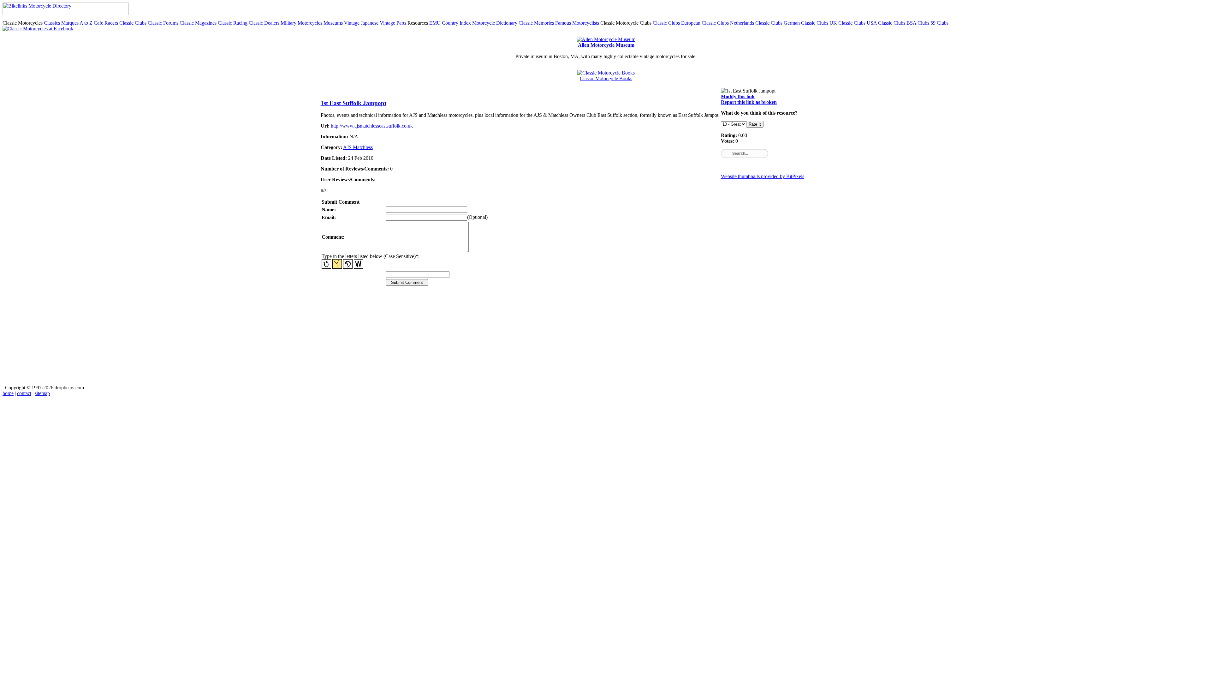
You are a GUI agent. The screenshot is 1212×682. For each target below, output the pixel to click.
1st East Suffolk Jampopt (353, 103)
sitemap (42, 393)
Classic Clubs (132, 23)
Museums (333, 23)
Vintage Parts (393, 23)
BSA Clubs (917, 23)
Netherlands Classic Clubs (756, 23)
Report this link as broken (749, 102)
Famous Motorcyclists (577, 23)
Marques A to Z (76, 23)
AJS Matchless (358, 147)
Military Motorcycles (301, 23)
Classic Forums (163, 23)
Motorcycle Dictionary (494, 23)
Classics (52, 23)
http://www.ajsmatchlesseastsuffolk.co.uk (372, 126)
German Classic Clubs (806, 23)
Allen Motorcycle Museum (606, 45)
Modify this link (738, 96)
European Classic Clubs (705, 23)
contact (24, 393)
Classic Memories (536, 23)
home (8, 393)
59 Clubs (939, 23)
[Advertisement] (510, 340)
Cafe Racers (106, 23)
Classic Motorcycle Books (606, 78)
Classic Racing (232, 23)
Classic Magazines (198, 23)
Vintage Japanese (361, 23)
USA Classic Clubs (886, 23)
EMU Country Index (450, 23)
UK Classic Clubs (847, 23)
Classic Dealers (264, 23)
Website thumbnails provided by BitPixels (762, 176)
